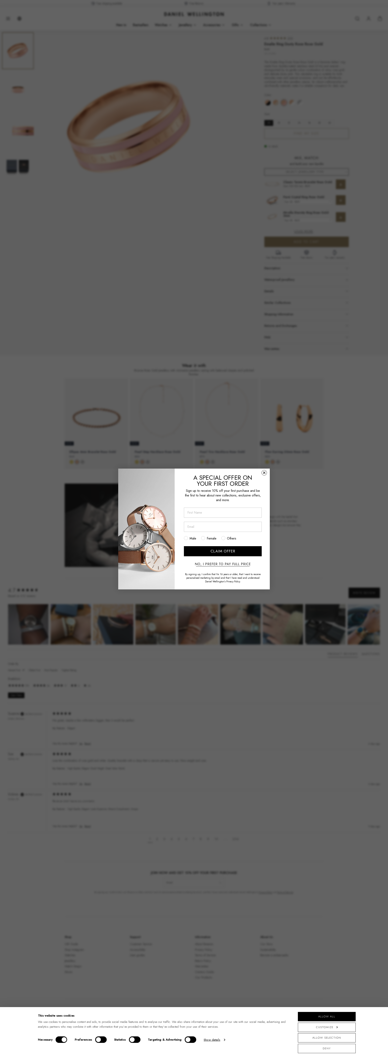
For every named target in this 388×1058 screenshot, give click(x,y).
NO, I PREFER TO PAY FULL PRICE (223, 564)
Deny (327, 1048)
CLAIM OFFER (223, 551)
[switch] (101, 1039)
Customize (324, 1027)
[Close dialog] (264, 472)
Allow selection (326, 1038)
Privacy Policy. (233, 581)
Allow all (326, 1016)
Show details (212, 1040)
